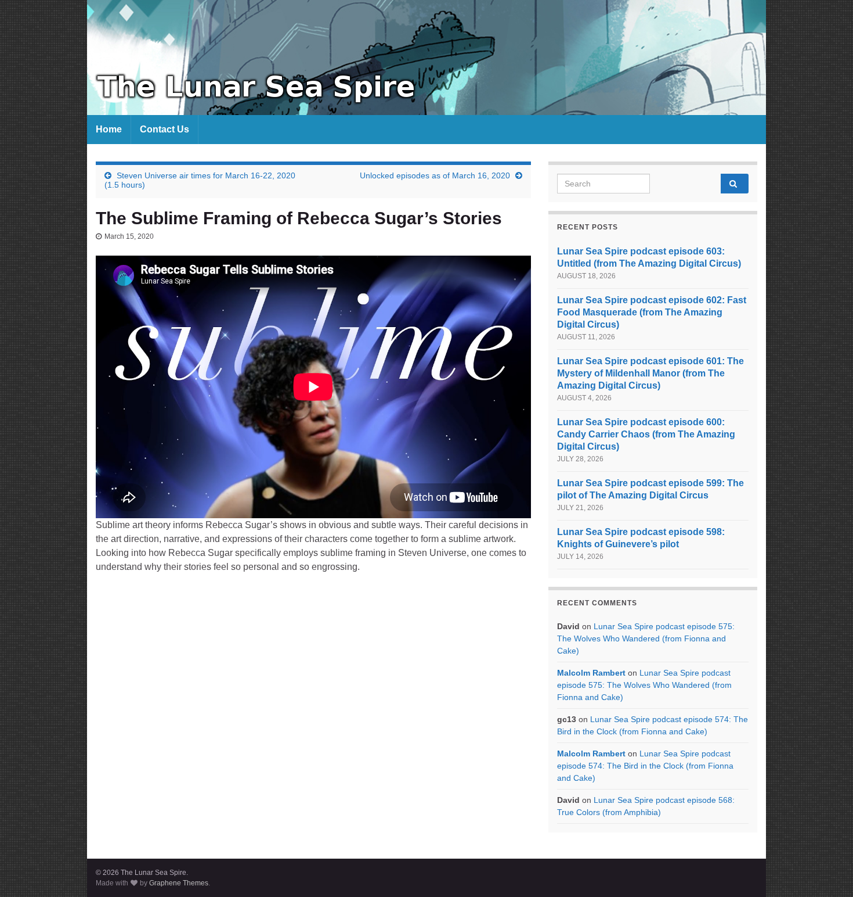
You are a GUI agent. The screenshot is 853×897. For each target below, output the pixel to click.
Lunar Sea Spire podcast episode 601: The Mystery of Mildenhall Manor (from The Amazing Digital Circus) (650, 373)
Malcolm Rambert (591, 672)
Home (109, 129)
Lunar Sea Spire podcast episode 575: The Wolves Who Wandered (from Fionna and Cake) (646, 638)
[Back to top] (826, 870)
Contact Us (164, 129)
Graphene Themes (178, 883)
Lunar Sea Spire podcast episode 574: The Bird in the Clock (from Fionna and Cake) (645, 766)
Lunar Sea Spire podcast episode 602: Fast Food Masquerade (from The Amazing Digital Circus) (651, 312)
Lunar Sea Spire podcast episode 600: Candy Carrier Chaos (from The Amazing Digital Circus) (646, 434)
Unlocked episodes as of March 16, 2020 (435, 175)
